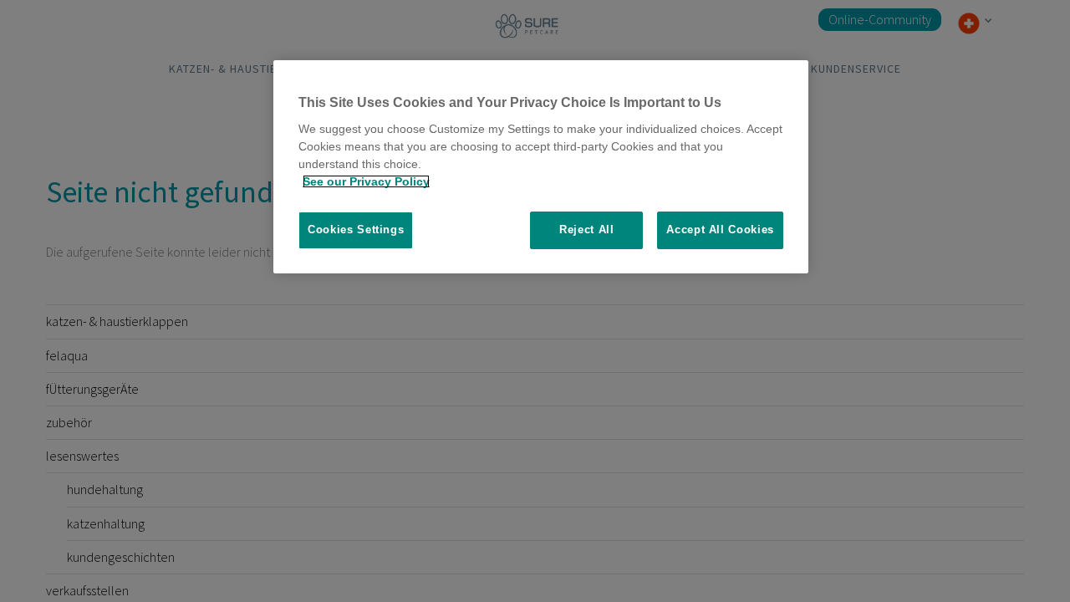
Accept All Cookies (720, 229)
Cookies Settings (356, 229)
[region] (540, 166)
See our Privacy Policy (366, 181)
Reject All (586, 229)
